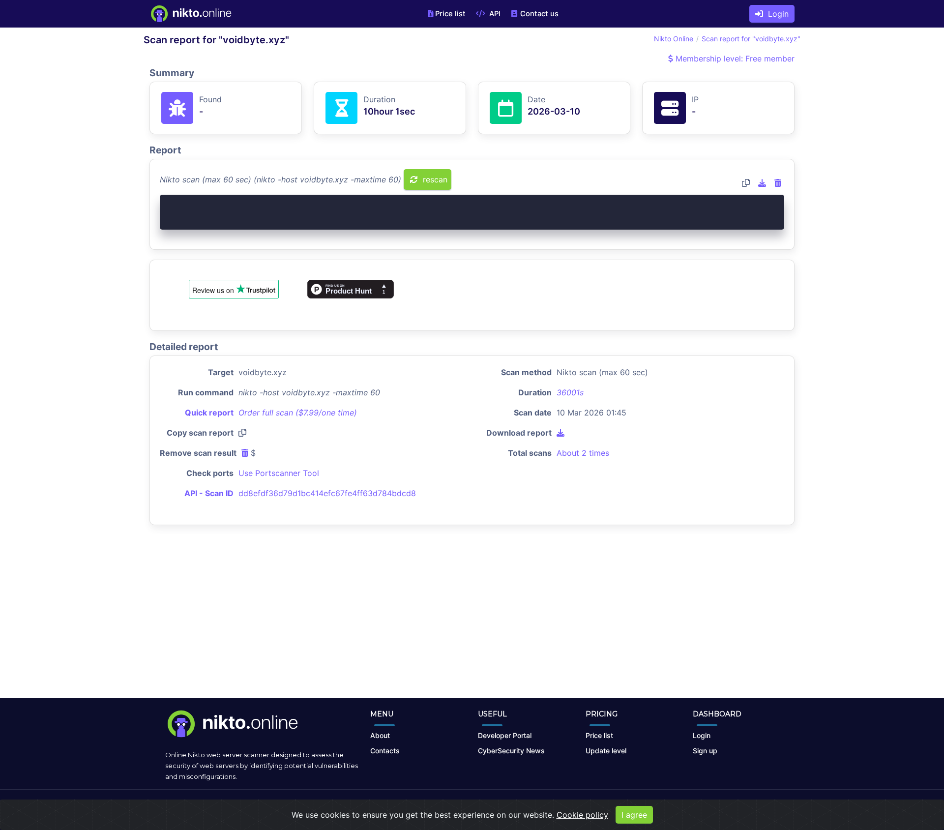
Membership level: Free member (734, 58)
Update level (606, 750)
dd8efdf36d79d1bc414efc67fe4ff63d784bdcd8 (327, 493)
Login (776, 14)
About (380, 735)
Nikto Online (673, 38)
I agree (634, 815)
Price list (450, 13)
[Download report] (762, 183)
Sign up (705, 750)
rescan (433, 179)
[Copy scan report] (746, 183)
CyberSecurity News (511, 750)
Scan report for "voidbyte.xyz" (751, 38)
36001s (570, 392)
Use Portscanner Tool (278, 473)
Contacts (385, 750)
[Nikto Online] (190, 13)
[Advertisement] (472, 619)
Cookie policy (582, 815)
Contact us (539, 13)
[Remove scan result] (777, 183)
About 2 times (583, 453)
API (494, 13)
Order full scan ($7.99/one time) (297, 412)
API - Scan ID (209, 493)
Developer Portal (504, 735)
